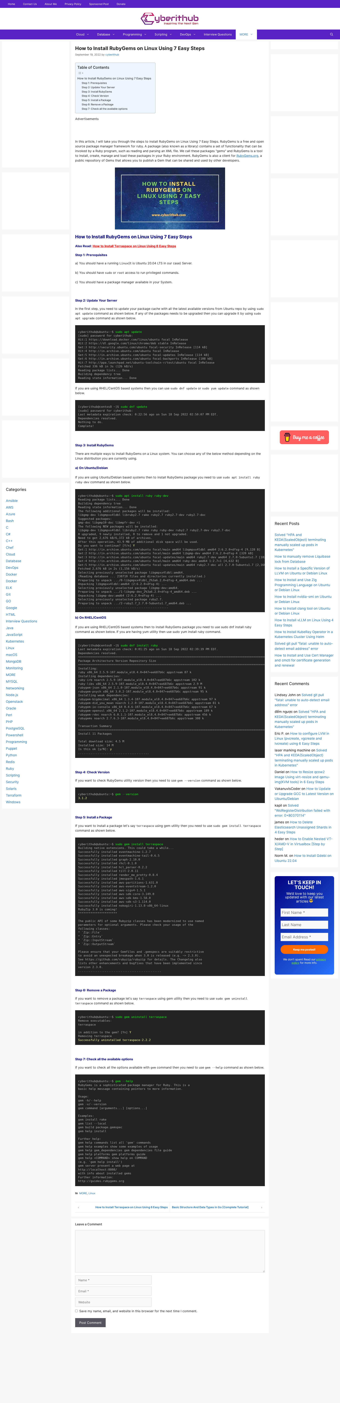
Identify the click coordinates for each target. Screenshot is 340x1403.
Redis (10, 762)
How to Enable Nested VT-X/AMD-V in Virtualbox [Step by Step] (304, 844)
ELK (9, 588)
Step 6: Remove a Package (98, 104)
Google (11, 608)
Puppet (11, 748)
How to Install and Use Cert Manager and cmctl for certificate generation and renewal (304, 660)
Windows (13, 802)
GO (8, 601)
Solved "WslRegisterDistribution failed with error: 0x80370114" (302, 810)
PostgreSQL (15, 728)
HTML (11, 615)
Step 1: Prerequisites (94, 82)
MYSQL (12, 681)
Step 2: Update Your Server (98, 87)
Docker (11, 574)
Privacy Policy (73, 4)
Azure (10, 514)
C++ (9, 541)
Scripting (161, 34)
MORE (244, 34)
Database (103, 34)
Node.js (12, 695)
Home (11, 4)
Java (9, 628)
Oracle (11, 708)
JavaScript (14, 635)
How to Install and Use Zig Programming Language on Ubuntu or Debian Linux (302, 585)
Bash (10, 521)
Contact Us (30, 4)
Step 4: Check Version (95, 95)
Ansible (12, 501)
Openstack (14, 702)
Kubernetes (15, 641)
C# (8, 534)
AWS (9, 507)
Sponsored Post (99, 4)
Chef (9, 548)
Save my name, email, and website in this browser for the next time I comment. (138, 1311)
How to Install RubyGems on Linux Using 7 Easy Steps (114, 78)
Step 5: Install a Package (96, 100)
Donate (121, 4)
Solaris (11, 789)
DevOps (185, 34)
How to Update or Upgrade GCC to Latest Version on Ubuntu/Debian (304, 794)
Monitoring (14, 668)
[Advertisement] (170, 1394)
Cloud (80, 34)
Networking (15, 688)
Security (12, 782)
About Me (51, 4)
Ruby (10, 769)
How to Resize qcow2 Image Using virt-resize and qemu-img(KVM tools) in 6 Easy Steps (302, 777)
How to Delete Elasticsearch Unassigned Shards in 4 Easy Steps (303, 827)
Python (11, 755)
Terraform (13, 795)
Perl (9, 715)
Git (8, 594)
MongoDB (13, 661)
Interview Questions (218, 34)
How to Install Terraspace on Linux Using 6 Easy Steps (134, 246)
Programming (132, 34)
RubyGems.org (247, 156)
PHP (9, 722)
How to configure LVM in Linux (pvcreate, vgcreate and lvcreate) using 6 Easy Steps (302, 739)
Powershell (14, 735)
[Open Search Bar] (331, 34)
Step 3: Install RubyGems (97, 91)
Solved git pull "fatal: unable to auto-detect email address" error (302, 700)
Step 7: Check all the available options (105, 108)
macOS (11, 655)
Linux (92, 1193)
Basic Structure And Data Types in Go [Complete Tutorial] (210, 1207)
